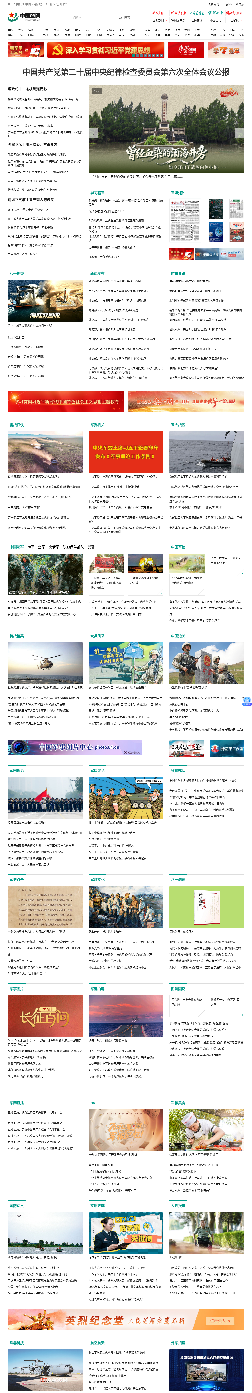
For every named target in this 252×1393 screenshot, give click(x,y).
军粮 (213, 35)
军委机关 (97, 424)
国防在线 (196, 20)
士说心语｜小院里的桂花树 (105, 961)
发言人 (111, 35)
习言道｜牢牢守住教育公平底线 (186, 1021)
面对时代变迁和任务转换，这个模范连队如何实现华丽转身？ (45, 698)
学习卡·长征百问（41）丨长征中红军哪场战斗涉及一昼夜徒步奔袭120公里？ (44, 1042)
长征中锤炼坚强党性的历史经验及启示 (112, 833)
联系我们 (213, 4)
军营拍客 (97, 988)
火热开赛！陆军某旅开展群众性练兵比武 (113, 1063)
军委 (45, 30)
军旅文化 (97, 879)
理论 (11, 35)
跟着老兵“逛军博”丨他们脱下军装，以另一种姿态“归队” (203, 1291)
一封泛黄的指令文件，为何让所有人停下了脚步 (37, 931)
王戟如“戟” (175, 1274)
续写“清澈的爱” (178, 717)
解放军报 (160, 13)
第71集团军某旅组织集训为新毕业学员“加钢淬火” (38, 608)
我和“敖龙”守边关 (180, 723)
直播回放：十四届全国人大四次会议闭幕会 (34, 1201)
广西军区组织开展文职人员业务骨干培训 (113, 1291)
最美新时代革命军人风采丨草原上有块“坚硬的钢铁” (39, 710)
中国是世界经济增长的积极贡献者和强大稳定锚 (117, 858)
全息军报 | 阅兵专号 (101, 1182)
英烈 (121, 35)
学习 (11, 30)
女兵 (147, 30)
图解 (89, 35)
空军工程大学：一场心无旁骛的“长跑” (226, 580)
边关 (167, 30)
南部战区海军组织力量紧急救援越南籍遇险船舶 (198, 476)
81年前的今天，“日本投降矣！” (27, 973)
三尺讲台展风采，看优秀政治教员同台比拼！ (116, 614)
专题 (241, 35)
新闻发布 (97, 273)
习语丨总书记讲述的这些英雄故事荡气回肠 (195, 1075)
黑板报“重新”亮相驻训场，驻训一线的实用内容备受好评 (123, 601)
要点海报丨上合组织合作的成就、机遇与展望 (196, 1068)
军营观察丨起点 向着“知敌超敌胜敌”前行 (32, 717)
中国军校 (178, 547)
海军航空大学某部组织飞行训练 (27, 1057)
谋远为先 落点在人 (181, 931)
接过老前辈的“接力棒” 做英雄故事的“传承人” (116, 1316)
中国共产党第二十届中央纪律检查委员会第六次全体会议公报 (126, 71)
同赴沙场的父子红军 (20, 961)
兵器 (167, 35)
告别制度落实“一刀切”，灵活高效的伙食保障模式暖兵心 (42, 614)
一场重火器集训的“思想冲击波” (144, 580)
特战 (132, 35)
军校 (45, 35)
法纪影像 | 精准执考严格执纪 (25, 1076)
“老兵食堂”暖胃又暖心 (182, 1188)
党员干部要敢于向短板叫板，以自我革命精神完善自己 (41, 845)
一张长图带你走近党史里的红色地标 (191, 1056)
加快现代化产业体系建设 (104, 839)
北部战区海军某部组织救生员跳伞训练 (31, 1070)
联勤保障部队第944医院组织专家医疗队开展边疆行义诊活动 (45, 1051)
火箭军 (111, 30)
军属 (213, 30)
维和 (157, 30)
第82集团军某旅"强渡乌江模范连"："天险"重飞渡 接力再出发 (106, 582)
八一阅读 (178, 879)
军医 (222, 30)
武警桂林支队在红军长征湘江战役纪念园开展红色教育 (122, 1057)
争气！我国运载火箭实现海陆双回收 (30, 325)
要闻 (21, 30)
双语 (232, 35)
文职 (187, 30)
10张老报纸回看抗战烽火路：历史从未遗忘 (34, 967)
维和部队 (178, 770)
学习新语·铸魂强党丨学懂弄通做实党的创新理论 (198, 1043)
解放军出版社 (235, 13)
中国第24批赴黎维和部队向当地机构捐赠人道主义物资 (202, 822)
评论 (21, 35)
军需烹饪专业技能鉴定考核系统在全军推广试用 (198, 1201)
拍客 (100, 35)
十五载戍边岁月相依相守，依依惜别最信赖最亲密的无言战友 (206, 730)
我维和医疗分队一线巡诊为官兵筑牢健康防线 (196, 858)
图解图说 (178, 988)
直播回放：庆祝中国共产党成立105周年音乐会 (36, 1188)
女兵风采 (97, 635)
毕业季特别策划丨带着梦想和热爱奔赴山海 (186, 580)
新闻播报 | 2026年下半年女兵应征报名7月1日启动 (119, 717)
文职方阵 (97, 1222)
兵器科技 (17, 1359)
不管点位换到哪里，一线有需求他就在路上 (195, 1303)
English (227, 4)
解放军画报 (179, 13)
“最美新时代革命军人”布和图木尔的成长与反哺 (36, 704)
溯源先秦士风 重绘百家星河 (105, 948)
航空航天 (97, 1359)
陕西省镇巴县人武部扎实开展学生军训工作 (34, 1284)
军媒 (232, 30)
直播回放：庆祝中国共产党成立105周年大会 (35, 1182)
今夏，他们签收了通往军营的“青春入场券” (195, 621)
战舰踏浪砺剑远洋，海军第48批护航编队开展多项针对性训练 (45, 687)
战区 (56, 30)
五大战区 (178, 424)
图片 (78, 35)
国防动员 (17, 1222)
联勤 (121, 30)
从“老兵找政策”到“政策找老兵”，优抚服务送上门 (37, 1291)
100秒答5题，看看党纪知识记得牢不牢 (112, 1207)
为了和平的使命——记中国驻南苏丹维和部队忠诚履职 (202, 852)
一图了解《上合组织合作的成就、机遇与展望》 (198, 1050)
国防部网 (158, 20)
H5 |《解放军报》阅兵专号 (105, 1188)
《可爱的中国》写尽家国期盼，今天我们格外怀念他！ (202, 1284)
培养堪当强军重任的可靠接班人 (27, 822)
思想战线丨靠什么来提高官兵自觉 (28, 864)
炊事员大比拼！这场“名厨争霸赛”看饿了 (193, 1171)
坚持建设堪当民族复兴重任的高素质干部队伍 (35, 852)
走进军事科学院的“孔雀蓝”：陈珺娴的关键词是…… (120, 1274)
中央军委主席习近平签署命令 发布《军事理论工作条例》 (123, 476)
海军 (89, 30)
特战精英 (17, 635)
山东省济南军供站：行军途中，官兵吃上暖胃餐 (198, 1194)
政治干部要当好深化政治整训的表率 (30, 858)
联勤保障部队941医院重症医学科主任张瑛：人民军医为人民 (125, 698)
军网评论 (97, 770)
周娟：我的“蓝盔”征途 (102, 710)
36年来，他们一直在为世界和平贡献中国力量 (197, 845)
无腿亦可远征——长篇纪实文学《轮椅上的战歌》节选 (202, 1310)
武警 (132, 30)
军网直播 (17, 1119)
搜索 (126, 17)
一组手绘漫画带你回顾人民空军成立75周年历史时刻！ (122, 1194)
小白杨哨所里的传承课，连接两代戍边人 (194, 710)
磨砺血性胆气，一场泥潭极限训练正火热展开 (116, 1076)
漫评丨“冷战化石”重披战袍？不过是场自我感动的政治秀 (123, 822)
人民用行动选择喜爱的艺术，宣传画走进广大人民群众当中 (205, 967)
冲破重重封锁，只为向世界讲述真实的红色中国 (117, 967)
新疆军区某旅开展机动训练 (24, 1063)
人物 (222, 35)
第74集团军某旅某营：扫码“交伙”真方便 (194, 1182)
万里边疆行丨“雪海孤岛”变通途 (188, 687)
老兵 (197, 35)
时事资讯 (178, 273)
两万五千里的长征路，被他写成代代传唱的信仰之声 (120, 954)
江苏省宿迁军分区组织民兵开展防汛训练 (32, 1274)
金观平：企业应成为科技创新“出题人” (112, 845)
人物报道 (178, 1222)
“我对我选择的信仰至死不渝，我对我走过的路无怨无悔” (203, 961)
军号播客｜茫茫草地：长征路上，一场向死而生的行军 (122, 942)
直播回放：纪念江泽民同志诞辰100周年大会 (35, 1171)
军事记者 (216, 13)
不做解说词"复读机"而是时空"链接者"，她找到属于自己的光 (125, 704)
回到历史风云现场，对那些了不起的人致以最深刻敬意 (202, 942)
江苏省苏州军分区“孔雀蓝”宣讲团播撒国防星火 (117, 1284)
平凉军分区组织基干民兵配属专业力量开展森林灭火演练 (42, 1297)
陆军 (78, 30)
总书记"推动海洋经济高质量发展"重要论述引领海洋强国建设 (206, 1062)
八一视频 (17, 273)
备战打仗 (17, 424)
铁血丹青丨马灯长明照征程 (105, 931)
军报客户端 (178, 20)
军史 (197, 30)
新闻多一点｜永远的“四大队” (225, 1021)
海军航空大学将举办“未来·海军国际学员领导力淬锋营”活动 (205, 601)
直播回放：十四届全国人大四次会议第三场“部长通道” (40, 1194)
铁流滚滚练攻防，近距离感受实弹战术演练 (34, 476)
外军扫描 (178, 1359)
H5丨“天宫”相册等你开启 (104, 1201)
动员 (177, 30)
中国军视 (233, 20)
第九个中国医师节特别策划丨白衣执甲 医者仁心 (198, 1297)
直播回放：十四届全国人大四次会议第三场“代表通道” (40, 1207)
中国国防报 (198, 13)
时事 (31, 35)
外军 (187, 35)
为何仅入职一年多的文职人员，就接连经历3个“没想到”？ (123, 1297)
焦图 (31, 30)
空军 (100, 30)
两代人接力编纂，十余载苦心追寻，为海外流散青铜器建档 (205, 948)
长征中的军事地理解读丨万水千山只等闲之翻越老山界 (41, 942)
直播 (67, 35)
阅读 (157, 35)
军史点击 (17, 879)
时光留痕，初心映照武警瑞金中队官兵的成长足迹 (119, 1070)
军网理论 (17, 770)
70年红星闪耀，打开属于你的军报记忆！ (114, 1171)
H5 (241, 30)
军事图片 (17, 988)
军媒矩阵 (178, 193)
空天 (177, 35)
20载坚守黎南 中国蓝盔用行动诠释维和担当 (197, 839)
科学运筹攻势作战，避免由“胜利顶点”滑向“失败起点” (201, 954)
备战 (67, 30)
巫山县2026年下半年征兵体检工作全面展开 (34, 1310)
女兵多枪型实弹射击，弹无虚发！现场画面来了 (117, 687)
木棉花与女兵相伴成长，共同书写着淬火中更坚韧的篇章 (123, 723)
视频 (56, 35)
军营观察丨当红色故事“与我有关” (189, 1207)
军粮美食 (178, 1119)
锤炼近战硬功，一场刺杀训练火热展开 (112, 1051)
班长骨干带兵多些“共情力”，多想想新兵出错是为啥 (120, 608)
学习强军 (97, 193)
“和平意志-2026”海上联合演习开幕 (29, 723)
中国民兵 (215, 20)
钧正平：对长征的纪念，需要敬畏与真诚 (113, 852)
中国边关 (178, 635)
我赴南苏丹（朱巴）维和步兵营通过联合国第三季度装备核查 (206, 833)
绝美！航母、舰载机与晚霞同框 (108, 1040)
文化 (147, 35)
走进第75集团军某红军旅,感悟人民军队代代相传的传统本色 (44, 601)
